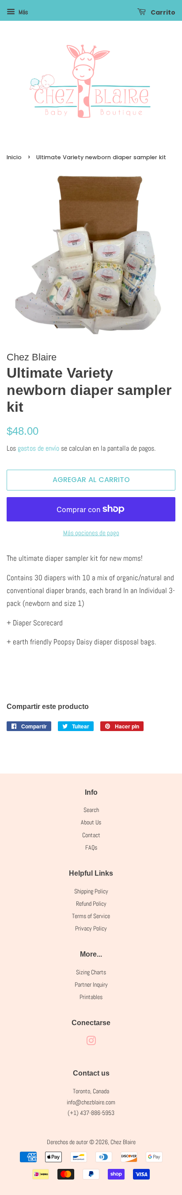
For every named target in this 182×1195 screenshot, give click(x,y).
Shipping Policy (91, 891)
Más (22, 12)
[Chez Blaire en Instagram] (91, 1042)
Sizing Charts (91, 972)
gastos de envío (38, 448)
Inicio (14, 157)
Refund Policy (91, 904)
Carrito (162, 12)
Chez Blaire (123, 1142)
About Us (91, 822)
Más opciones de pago (91, 533)
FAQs (91, 847)
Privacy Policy (91, 928)
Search (91, 810)
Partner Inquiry (91, 984)
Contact (91, 835)
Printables (91, 997)
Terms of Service (91, 916)
